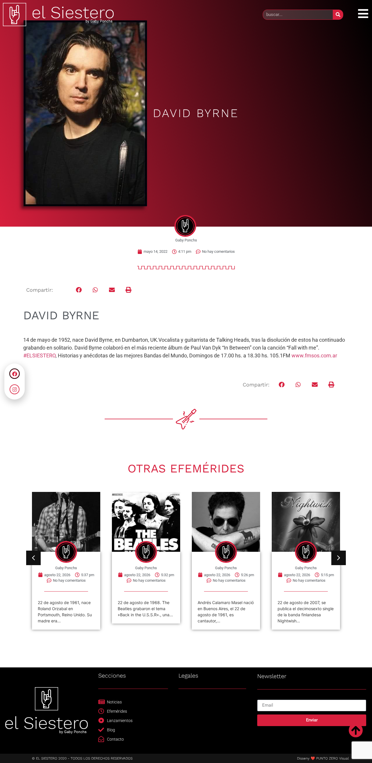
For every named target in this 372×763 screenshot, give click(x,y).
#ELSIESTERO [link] (39, 355)
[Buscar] (338, 14)
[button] (79, 290)
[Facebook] (14, 374)
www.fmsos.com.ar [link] (314, 355)
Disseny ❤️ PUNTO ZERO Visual (323, 758)
